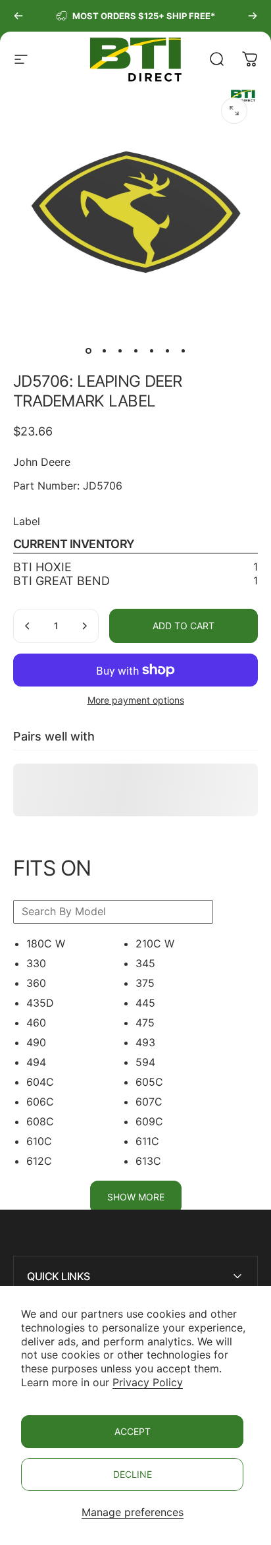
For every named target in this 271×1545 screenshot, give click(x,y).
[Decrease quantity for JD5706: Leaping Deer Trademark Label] (27, 625)
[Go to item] (88, 350)
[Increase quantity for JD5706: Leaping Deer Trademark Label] (84, 625)
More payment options (135, 700)
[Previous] (18, 16)
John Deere (41, 461)
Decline (132, 1474)
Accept (132, 1431)
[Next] (252, 16)
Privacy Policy (147, 1382)
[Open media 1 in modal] (234, 111)
